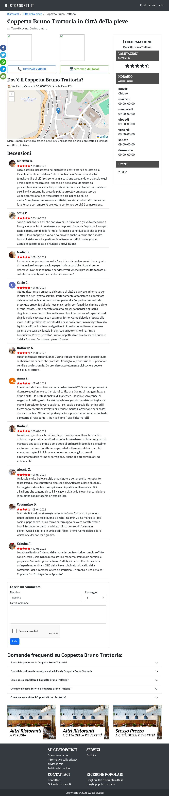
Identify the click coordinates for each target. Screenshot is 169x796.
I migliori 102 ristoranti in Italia (104, 780)
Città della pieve (32, 14)
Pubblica (91, 755)
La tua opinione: (20, 603)
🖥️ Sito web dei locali (84, 69)
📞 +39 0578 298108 (32, 69)
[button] (58, 111)
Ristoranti (13, 14)
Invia (14, 641)
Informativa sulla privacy (62, 759)
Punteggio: (91, 592)
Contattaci (54, 780)
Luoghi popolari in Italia (100, 784)
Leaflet (103, 136)
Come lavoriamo (58, 755)
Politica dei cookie (59, 768)
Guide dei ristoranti (151, 5)
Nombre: (15, 592)
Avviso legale (55, 764)
